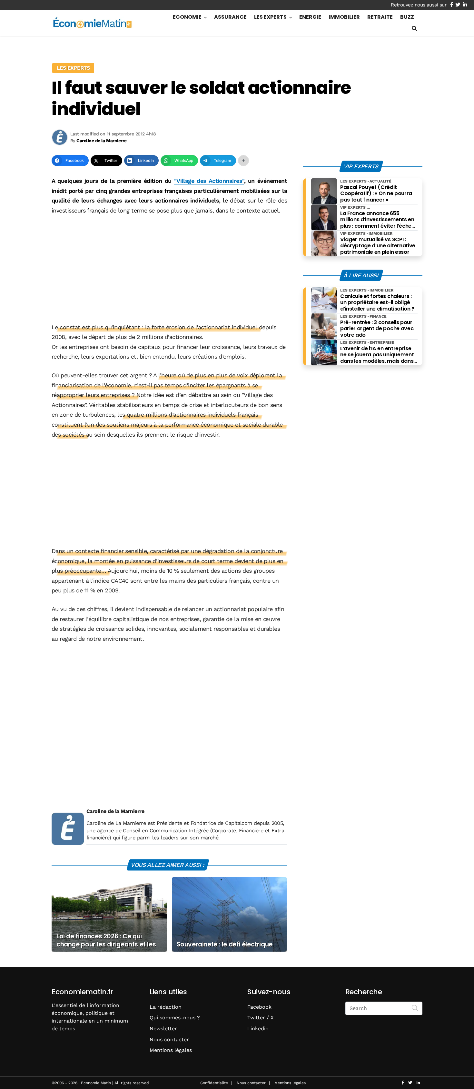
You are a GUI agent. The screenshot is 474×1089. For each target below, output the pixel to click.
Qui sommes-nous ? (175, 1018)
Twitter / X (260, 1018)
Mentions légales (171, 1050)
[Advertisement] (169, 269)
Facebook (259, 1007)
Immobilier (344, 17)
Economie (187, 17)
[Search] (415, 1008)
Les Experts (270, 17)
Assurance (230, 17)
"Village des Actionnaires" (209, 180)
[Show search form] (414, 28)
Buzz (407, 17)
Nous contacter (169, 1039)
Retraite (380, 17)
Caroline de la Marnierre (115, 811)
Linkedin (258, 1028)
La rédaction (166, 1007)
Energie (310, 17)
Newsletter (163, 1028)
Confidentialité (214, 1083)
